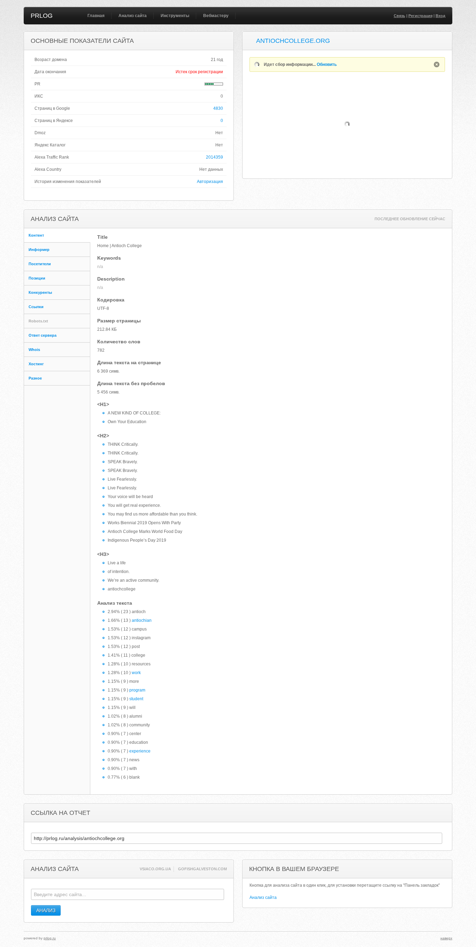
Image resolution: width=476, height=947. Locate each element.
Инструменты (175, 15)
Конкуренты (40, 292)
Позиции (37, 278)
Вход (440, 16)
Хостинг (36, 364)
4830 (218, 108)
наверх (446, 938)
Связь (399, 16)
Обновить (327, 64)
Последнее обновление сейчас (410, 219)
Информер (39, 249)
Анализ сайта (132, 15)
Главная (96, 15)
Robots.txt (38, 321)
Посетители (40, 264)
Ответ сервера (42, 335)
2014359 (214, 157)
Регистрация (420, 16)
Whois (34, 350)
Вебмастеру (216, 15)
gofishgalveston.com (202, 869)
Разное (35, 378)
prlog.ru (50, 938)
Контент (36, 235)
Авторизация (210, 181)
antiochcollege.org (293, 40)
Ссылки (36, 307)
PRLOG (42, 15)
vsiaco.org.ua (155, 869)
